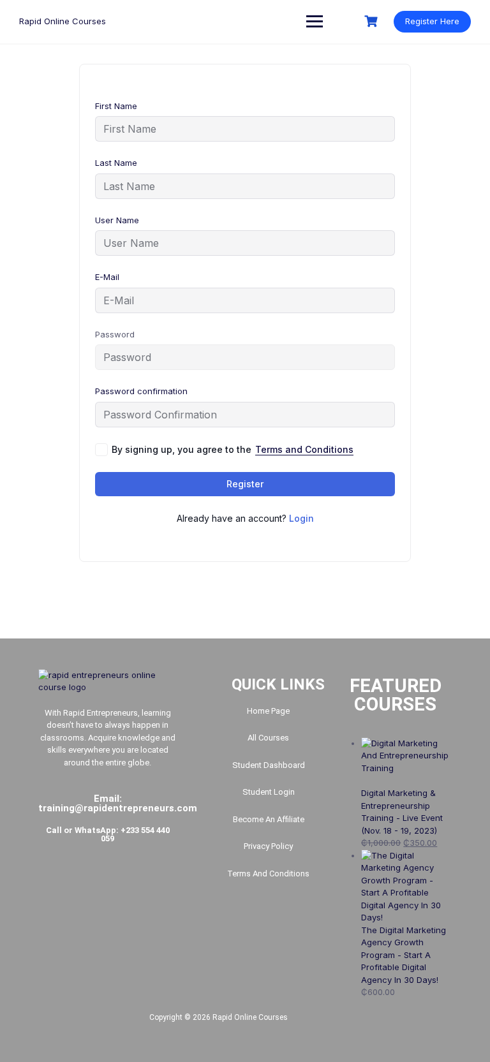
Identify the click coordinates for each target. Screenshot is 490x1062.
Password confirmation (141, 391)
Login (301, 518)
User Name (117, 220)
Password (115, 334)
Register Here (432, 21)
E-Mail (107, 277)
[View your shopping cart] (372, 21)
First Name (116, 106)
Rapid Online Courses (62, 21)
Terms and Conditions (304, 449)
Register (245, 483)
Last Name (116, 163)
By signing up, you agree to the (232, 449)
